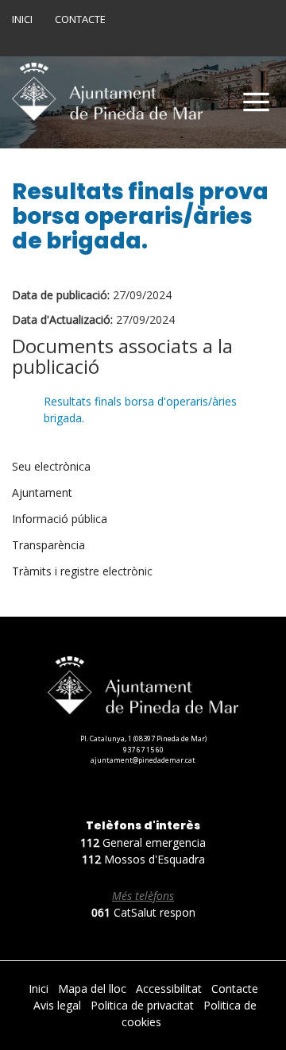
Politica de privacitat (144, 1005)
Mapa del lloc (93, 988)
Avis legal (58, 1005)
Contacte (80, 19)
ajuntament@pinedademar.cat (143, 760)
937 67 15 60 (143, 749)
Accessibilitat (170, 988)
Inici (22, 19)
